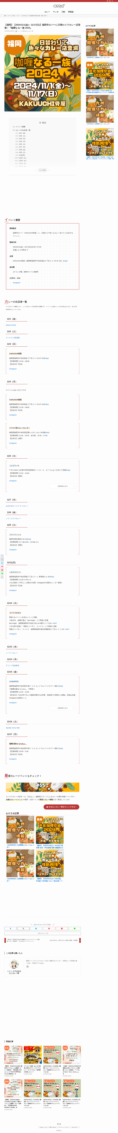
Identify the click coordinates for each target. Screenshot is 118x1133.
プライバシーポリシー (64, 1127)
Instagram (16, 283)
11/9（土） (22, 152)
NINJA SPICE (11, 325)
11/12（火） (23, 158)
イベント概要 (20, 127)
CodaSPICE (14, 681)
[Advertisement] (42, 195)
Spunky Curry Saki (13, 728)
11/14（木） (23, 163)
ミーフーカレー (12, 653)
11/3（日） (22, 138)
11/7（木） (22, 147)
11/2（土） (22, 136)
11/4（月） (22, 141)
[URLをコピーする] (2, 577)
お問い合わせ (52, 1127)
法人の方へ (75, 1127)
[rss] (110, 1)
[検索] (112, 1)
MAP (55, 623)
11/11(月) (22, 155)
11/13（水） (23, 160)
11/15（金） (23, 166)
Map (65, 261)
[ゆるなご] (59, 6)
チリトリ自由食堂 (12, 665)
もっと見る (42, 170)
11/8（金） (22, 149)
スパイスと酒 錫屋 (13, 338)
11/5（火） (22, 144)
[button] (10, 928)
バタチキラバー (15, 572)
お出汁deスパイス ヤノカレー (17, 506)
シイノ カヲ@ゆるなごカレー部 (14, 972)
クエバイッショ (15, 534)
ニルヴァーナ (14, 465)
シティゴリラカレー (13, 518)
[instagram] (107, 1)
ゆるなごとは (43, 1127)
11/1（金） (22, 133)
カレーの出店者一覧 (22, 130)
